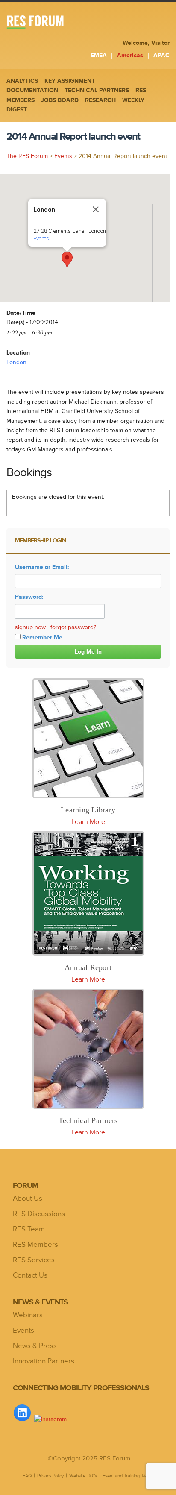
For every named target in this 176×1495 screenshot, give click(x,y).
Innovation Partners (43, 1361)
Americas (130, 55)
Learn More (88, 822)
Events (63, 156)
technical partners (97, 90)
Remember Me (42, 637)
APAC (161, 55)
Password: (29, 597)
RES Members (35, 1244)
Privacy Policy (50, 1476)
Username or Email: (42, 567)
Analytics (22, 81)
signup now (30, 627)
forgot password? (73, 627)
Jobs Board (60, 100)
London (16, 362)
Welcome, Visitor (146, 43)
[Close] (95, 209)
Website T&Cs (83, 1476)
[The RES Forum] (52, 23)
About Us (27, 1198)
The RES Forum (27, 156)
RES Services (34, 1260)
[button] (67, 260)
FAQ (27, 1476)
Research (100, 100)
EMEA (99, 55)
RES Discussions (39, 1214)
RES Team (29, 1229)
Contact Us (30, 1275)
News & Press (35, 1346)
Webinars (28, 1315)
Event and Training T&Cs (127, 1476)
